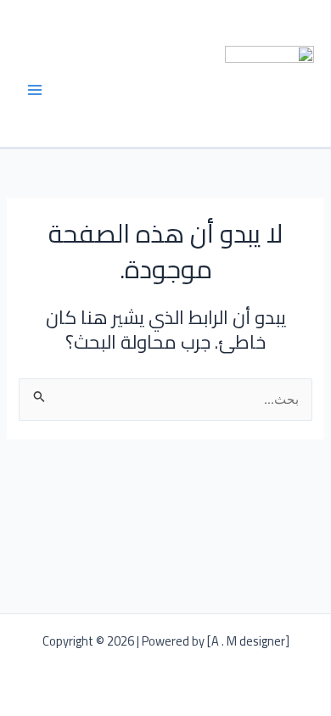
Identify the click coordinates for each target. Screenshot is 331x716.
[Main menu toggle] (35, 90)
